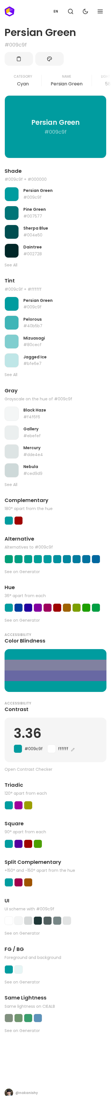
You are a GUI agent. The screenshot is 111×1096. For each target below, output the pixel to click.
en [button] (56, 11)
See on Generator (22, 572)
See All (11, 265)
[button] (70, 11)
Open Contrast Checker (28, 769)
